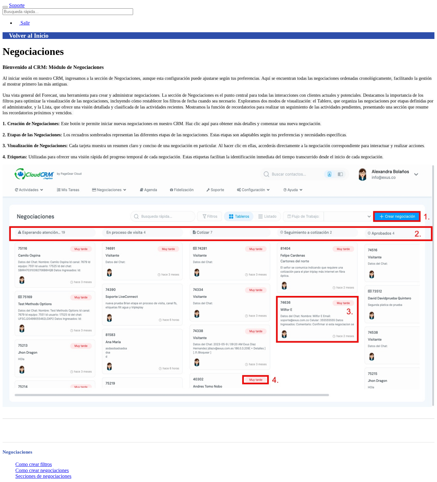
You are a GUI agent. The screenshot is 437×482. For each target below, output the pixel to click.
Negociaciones (17, 452)
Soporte (17, 5)
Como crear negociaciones (42, 470)
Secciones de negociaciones (43, 476)
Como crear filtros (33, 464)
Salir (24, 23)
